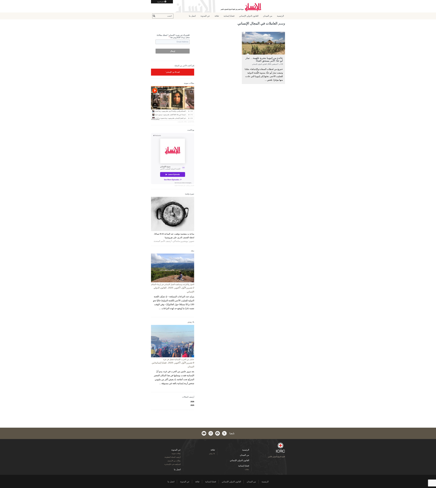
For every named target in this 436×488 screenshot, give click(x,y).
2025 (192, 405)
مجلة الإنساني (191, 121)
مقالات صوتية (176, 453)
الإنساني (192, 185)
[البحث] (154, 16)
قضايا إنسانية (229, 16)
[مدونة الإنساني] (218, 6)
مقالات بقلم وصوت (182, 121)
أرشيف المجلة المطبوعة (173, 457)
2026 (192, 402)
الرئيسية (280, 16)
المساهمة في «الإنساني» (172, 464)
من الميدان (267, 16)
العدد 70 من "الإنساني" (173, 72)
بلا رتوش (212, 453)
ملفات (247, 469)
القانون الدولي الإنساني (248, 16)
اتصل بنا (192, 16)
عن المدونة (205, 16)
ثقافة (217, 16)
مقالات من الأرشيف (174, 461)
